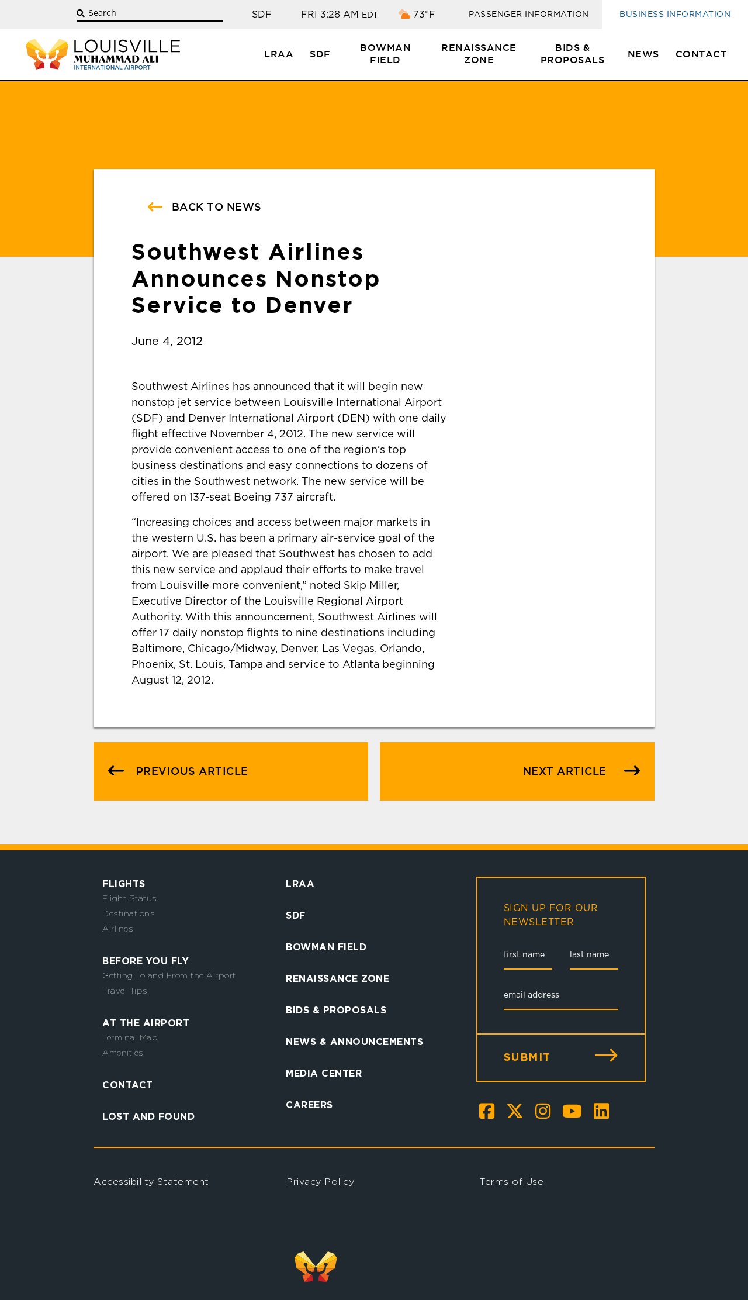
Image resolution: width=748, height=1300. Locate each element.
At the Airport (145, 1023)
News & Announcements (354, 1041)
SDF (320, 54)
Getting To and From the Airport (169, 975)
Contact (701, 54)
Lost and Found (148, 1116)
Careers (309, 1104)
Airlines (117, 929)
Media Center (324, 1073)
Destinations (128, 913)
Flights (124, 883)
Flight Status (129, 898)
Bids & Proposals (573, 54)
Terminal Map (130, 1037)
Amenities (123, 1053)
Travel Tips (125, 991)
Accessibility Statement (151, 1182)
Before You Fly (145, 961)
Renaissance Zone (479, 54)
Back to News (215, 207)
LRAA (278, 54)
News (643, 54)
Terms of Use (511, 1182)
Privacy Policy (320, 1182)
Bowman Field (385, 54)
